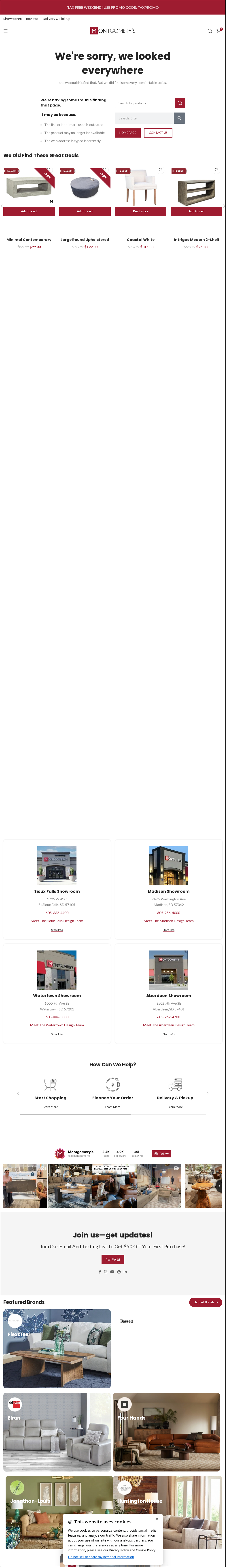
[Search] (209, 30)
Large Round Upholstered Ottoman (85, 242)
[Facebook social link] (100, 1271)
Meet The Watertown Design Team (57, 1025)
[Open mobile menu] (5, 30)
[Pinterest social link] (119, 1271)
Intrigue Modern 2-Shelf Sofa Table (196, 242)
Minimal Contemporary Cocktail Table (28, 242)
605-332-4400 (57, 912)
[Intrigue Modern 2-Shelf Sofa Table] (196, 187)
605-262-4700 (168, 1017)
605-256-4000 (168, 912)
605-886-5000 (57, 1017)
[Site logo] (113, 30)
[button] (29, 211)
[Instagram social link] (106, 1271)
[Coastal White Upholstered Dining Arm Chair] (141, 187)
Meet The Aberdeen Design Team (169, 1025)
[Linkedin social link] (125, 1271)
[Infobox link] (57, 1348)
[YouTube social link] (112, 1271)
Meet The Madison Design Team (169, 921)
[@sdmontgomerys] (59, 1153)
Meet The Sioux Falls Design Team (57, 921)
